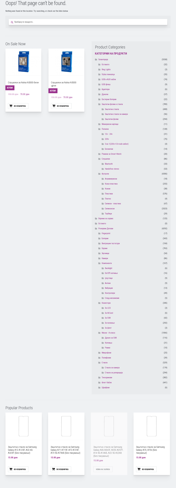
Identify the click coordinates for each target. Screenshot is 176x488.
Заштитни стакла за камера (116, 114)
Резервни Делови (105, 228)
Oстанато (105, 64)
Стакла (104, 362)
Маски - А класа (108, 333)
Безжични (109, 149)
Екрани (104, 248)
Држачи (105, 94)
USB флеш (106, 84)
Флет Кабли (107, 382)
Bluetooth (109, 164)
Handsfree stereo (112, 169)
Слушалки (106, 159)
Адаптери (106, 89)
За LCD (108, 308)
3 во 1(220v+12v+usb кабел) (116, 144)
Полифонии (106, 357)
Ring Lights (106, 69)
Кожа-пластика (111, 184)
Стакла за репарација (114, 372)
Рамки (107, 347)
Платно (108, 198)
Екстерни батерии (109, 99)
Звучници (105, 253)
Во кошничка (20, 106)
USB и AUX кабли (109, 79)
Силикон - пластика (113, 203)
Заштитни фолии (111, 119)
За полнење (110, 323)
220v (107, 139)
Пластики (109, 193)
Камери (105, 258)
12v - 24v (108, 134)
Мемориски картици (110, 124)
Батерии (105, 238)
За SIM (108, 318)
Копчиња (108, 343)
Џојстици (108, 278)
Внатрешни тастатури (111, 243)
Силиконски (110, 208)
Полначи (105, 129)
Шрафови (106, 387)
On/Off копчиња (111, 273)
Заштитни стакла (112, 109)
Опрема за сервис (105, 218)
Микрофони (106, 352)
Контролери (110, 293)
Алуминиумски (111, 179)
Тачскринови (107, 377)
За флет (108, 328)
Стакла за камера (112, 367)
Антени (108, 283)
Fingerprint (106, 233)
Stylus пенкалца (108, 74)
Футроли (105, 174)
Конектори (106, 303)
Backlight (108, 268)
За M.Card (109, 313)
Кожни (107, 188)
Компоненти (107, 263)
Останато (102, 223)
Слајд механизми (112, 298)
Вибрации (109, 288)
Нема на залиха (103, 469)
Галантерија (103, 59)
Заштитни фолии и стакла (112, 104)
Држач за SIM (111, 338)
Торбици (108, 213)
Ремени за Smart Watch (111, 154)
